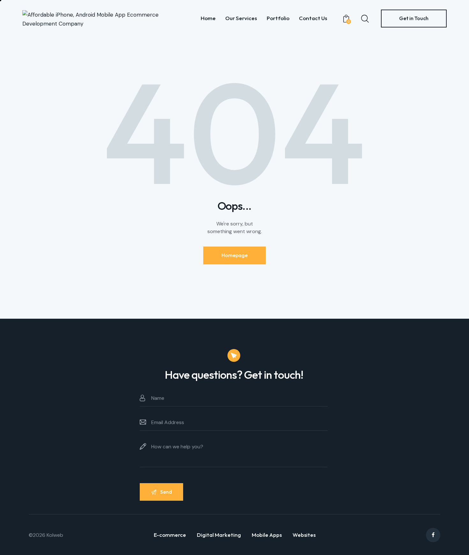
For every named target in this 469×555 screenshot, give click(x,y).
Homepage (234, 255)
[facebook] (433, 535)
